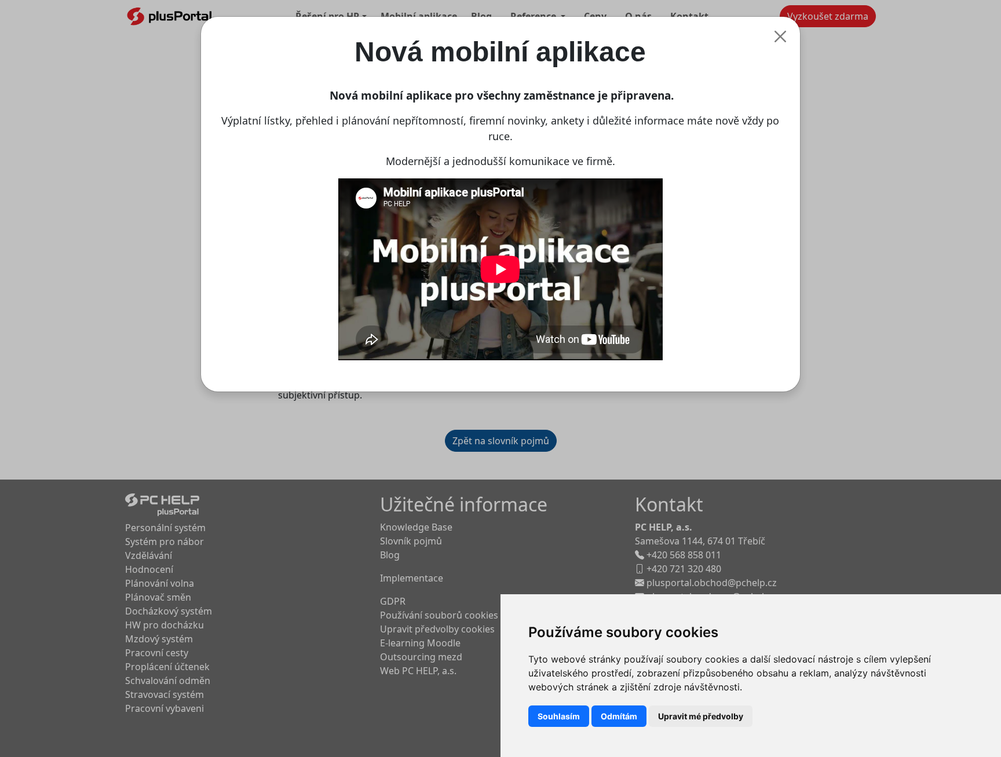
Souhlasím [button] (559, 716)
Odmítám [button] (619, 716)
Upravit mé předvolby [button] (700, 716)
